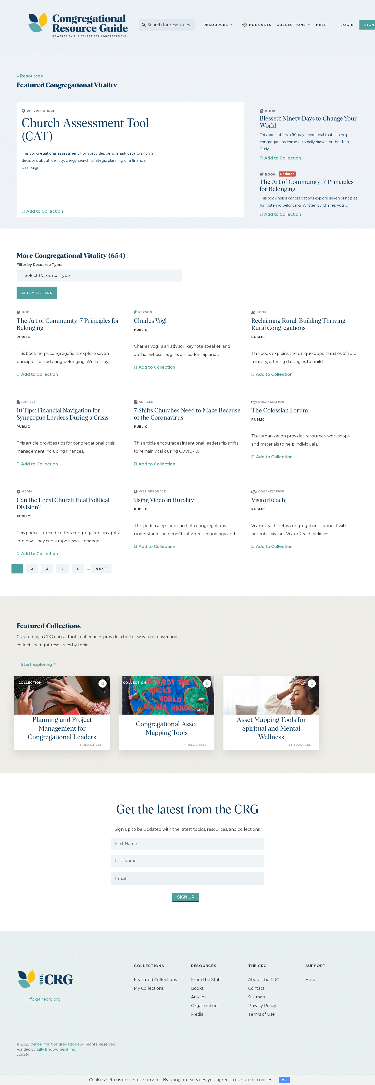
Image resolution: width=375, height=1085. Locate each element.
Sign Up (185, 897)
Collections (291, 25)
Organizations (205, 1005)
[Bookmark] (102, 683)
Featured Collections (155, 979)
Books (197, 988)
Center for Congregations (54, 1044)
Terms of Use (261, 1014)
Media (197, 1014)
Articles (198, 997)
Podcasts (260, 25)
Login (347, 25)
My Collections (149, 988)
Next (101, 569)
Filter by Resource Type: (39, 264)
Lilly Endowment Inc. (56, 1049)
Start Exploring (36, 664)
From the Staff (206, 979)
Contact (256, 988)
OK (284, 1080)
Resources (216, 25)
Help (321, 25)
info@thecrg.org (44, 999)
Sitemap (256, 997)
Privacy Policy (262, 1005)
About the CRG (264, 979)
